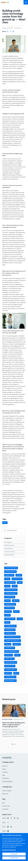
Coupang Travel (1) (10, 669)
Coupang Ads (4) (9, 629)
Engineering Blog (9, 555)
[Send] (4, 530)
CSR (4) (7, 622)
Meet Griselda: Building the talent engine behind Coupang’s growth (13, 725)
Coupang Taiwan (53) (11, 567)
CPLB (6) (16, 611)
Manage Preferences (9, 850)
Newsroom (5, 793)
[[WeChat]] (11, 827)
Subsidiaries (5, 778)
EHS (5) (20, 618)
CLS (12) (7, 586)
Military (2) (8, 655)
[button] (12, 744)
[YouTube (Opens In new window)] (18, 818)
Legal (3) (7, 644)
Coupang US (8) (9, 607)
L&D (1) (16, 673)
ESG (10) (7, 600)
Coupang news (8, 548)
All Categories (8, 542)
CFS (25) (19, 575)
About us (4, 766)
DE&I (3, 775)
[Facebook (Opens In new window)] (11, 818)
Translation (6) (9, 618)
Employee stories (9, 545)
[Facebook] (8, 31)
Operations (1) (9, 658)
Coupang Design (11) (10, 593)
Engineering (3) (9, 647)
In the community (9, 551)
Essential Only (14, 858)
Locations (5, 772)
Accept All (14, 854)
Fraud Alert (5, 809)
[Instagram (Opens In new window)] (14, 818)
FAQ (3, 803)
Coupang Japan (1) (10, 676)
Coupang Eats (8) (10, 604)
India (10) (15, 600)
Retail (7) (8, 611)
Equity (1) (8, 673)
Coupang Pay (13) (9, 582)
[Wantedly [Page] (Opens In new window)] (8, 822)
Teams (4, 769)
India (5, 522)
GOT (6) (7, 615)
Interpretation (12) (10, 589)
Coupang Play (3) (10, 633)
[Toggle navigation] (26, 2)
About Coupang (6, 790)
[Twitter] (10, 31)
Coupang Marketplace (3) (12, 636)
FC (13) (19, 582)
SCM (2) (17, 655)
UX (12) (14, 586)
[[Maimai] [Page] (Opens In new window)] (8, 827)
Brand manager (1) (10, 680)
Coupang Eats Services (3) (12, 640)
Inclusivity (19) (17, 578)
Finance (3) (17, 644)
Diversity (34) (9, 575)
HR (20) (7, 578)
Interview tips (6, 806)
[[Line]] (8, 831)
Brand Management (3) (11, 651)
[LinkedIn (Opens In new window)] (8, 818)
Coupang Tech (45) (10, 571)
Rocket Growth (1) (10, 662)
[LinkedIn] (13, 31)
